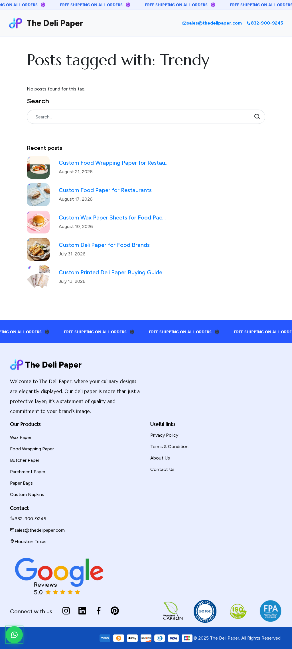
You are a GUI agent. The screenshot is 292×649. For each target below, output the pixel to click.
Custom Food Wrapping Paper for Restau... (114, 162)
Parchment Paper (27, 471)
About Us (160, 458)
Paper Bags (21, 483)
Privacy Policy (164, 435)
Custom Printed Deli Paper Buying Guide (110, 272)
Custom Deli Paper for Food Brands (104, 244)
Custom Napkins (27, 494)
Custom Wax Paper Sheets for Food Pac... (112, 217)
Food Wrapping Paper (32, 449)
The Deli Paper (53, 23)
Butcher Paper (24, 460)
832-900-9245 (267, 23)
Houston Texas (30, 541)
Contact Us (162, 469)
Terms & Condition (169, 446)
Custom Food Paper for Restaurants (105, 190)
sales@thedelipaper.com (214, 23)
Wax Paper (20, 437)
